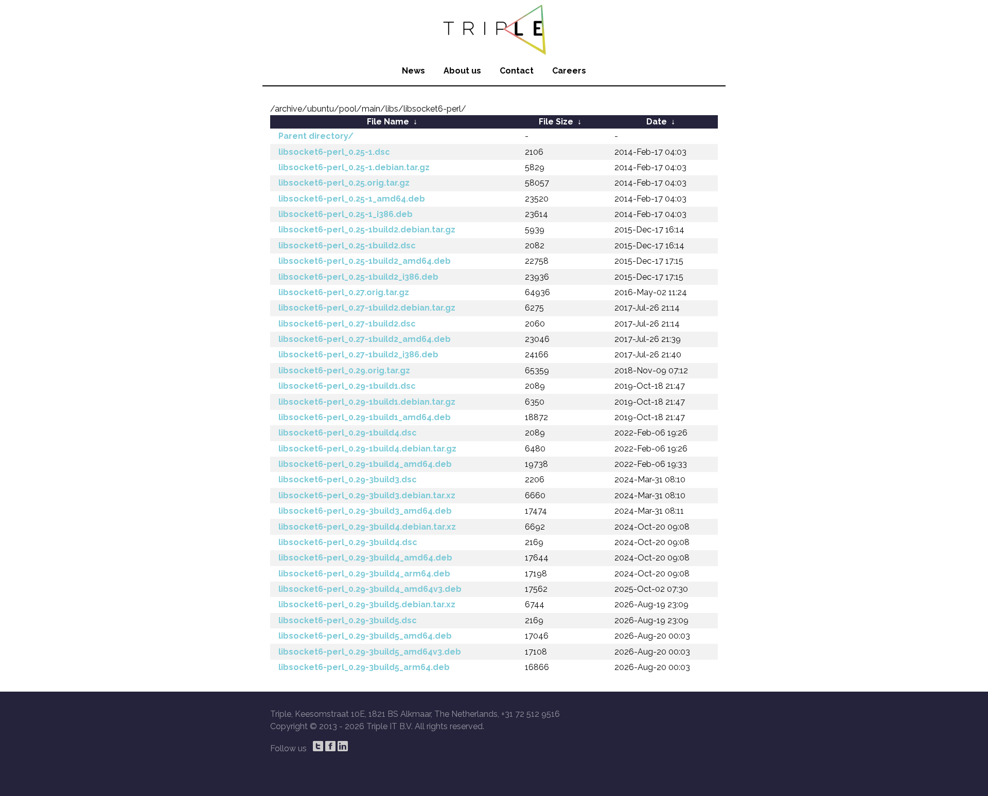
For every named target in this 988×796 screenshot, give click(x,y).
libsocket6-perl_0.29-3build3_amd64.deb (365, 511)
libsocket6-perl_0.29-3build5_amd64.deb (365, 636)
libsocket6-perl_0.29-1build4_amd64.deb (365, 464)
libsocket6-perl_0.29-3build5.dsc (347, 620)
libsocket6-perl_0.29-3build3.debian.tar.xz (366, 495)
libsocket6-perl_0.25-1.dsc (334, 152)
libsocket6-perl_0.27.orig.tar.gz (343, 292)
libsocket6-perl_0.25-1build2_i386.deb (358, 277)
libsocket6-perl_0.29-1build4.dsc (347, 433)
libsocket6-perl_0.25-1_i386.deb (345, 214)
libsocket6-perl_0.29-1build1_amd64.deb (364, 417)
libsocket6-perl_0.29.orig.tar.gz (344, 370)
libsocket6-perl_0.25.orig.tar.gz (344, 183)
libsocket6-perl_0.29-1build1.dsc (347, 386)
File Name (388, 121)
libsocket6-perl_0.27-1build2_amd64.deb (364, 339)
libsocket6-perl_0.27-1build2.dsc (347, 324)
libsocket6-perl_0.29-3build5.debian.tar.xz (366, 604)
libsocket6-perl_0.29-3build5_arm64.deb (364, 667)
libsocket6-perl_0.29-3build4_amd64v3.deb (370, 589)
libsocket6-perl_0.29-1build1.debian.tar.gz (366, 402)
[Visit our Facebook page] (330, 746)
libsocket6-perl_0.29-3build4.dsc (347, 542)
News (413, 71)
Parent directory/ (316, 136)
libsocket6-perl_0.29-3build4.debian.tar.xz (367, 527)
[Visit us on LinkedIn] (343, 746)
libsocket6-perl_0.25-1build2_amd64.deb (364, 261)
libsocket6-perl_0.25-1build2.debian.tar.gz (366, 229)
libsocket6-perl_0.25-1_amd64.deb (351, 199)
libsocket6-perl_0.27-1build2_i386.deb (358, 354)
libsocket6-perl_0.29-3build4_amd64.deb (365, 558)
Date (656, 121)
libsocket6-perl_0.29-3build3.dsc (347, 479)
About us (462, 71)
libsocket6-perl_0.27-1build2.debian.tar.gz (366, 308)
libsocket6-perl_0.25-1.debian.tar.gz (354, 167)
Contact (517, 71)
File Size (556, 121)
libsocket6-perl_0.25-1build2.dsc (347, 245)
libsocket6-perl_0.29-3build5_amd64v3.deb (369, 652)
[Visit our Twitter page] (318, 746)
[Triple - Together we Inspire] (494, 28)
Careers (569, 71)
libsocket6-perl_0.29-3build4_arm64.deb (364, 573)
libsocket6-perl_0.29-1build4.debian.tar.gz (367, 449)
